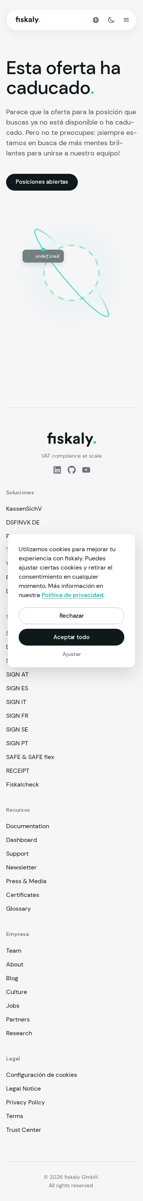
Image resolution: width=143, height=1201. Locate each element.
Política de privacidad (72, 595)
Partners (18, 1019)
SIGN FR (17, 716)
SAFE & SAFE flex (30, 757)
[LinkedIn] (57, 469)
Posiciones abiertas (42, 182)
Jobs (12, 1006)
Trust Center (23, 1130)
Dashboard (21, 840)
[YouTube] (86, 469)
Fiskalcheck (22, 784)
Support (17, 854)
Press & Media (26, 881)
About (14, 964)
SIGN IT (16, 702)
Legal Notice (23, 1088)
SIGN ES (17, 688)
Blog (12, 978)
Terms (14, 1116)
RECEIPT (17, 771)
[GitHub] (71, 469)
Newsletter (21, 867)
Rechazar (71, 616)
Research (19, 1033)
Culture (16, 992)
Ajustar (72, 654)
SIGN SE (17, 729)
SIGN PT (17, 743)
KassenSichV (24, 509)
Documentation (27, 826)
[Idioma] (95, 19)
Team (13, 951)
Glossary (18, 909)
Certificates (22, 895)
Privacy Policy (25, 1102)
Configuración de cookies (41, 1075)
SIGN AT (17, 674)
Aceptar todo (71, 637)
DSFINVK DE (23, 522)
